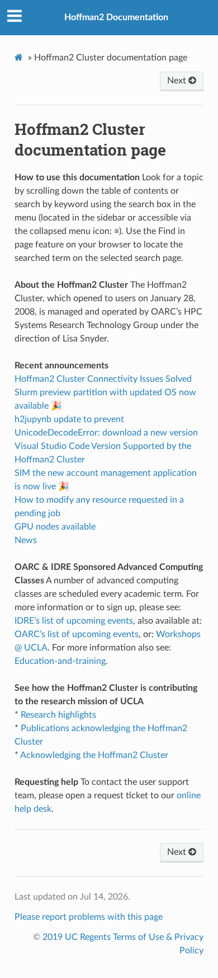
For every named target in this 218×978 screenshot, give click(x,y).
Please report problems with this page (89, 917)
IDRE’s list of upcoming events (74, 620)
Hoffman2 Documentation (116, 17)
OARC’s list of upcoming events (77, 634)
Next (177, 80)
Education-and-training (60, 661)
